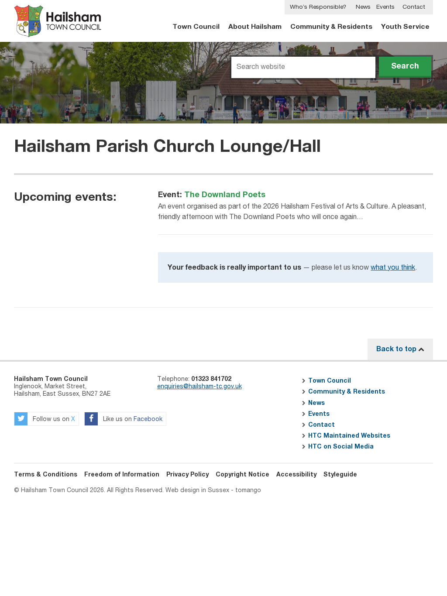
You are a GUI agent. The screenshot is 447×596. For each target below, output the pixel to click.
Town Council (196, 27)
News (363, 7)
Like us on (131, 419)
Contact (413, 7)
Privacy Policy (187, 475)
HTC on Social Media (341, 447)
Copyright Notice (242, 475)
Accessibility (296, 475)
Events (385, 7)
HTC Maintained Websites (349, 436)
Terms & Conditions (45, 475)
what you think (393, 267)
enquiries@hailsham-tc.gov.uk (199, 387)
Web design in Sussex (197, 490)
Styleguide (340, 475)
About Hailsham (255, 27)
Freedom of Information (121, 475)
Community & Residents (331, 27)
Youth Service (405, 27)
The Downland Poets (224, 195)
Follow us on (53, 419)
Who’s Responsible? (318, 7)
